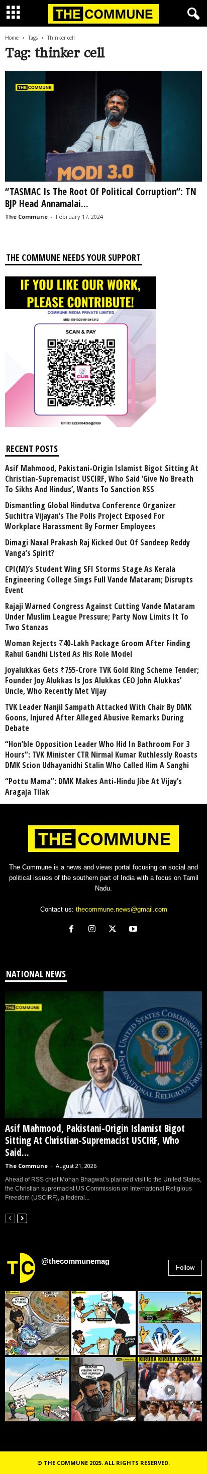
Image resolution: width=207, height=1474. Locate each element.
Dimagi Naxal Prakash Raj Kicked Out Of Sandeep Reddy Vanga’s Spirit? (97, 547)
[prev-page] (10, 1218)
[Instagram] (94, 930)
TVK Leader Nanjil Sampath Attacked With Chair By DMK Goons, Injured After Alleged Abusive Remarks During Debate (98, 717)
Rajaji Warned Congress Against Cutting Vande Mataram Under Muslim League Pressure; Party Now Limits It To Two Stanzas (100, 617)
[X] (115, 930)
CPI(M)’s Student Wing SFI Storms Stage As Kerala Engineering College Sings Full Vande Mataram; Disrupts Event (99, 580)
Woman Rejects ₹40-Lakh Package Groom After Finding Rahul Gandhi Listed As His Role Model (97, 648)
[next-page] (22, 1218)
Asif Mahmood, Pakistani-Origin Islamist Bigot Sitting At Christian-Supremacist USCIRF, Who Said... (95, 1140)
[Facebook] (73, 930)
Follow (185, 1267)
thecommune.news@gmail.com (121, 909)
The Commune (26, 216)
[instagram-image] (37, 1323)
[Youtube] (134, 930)
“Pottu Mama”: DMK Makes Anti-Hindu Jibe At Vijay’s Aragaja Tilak (93, 786)
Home (12, 37)
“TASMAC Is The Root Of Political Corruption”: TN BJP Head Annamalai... (100, 197)
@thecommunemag (75, 1261)
